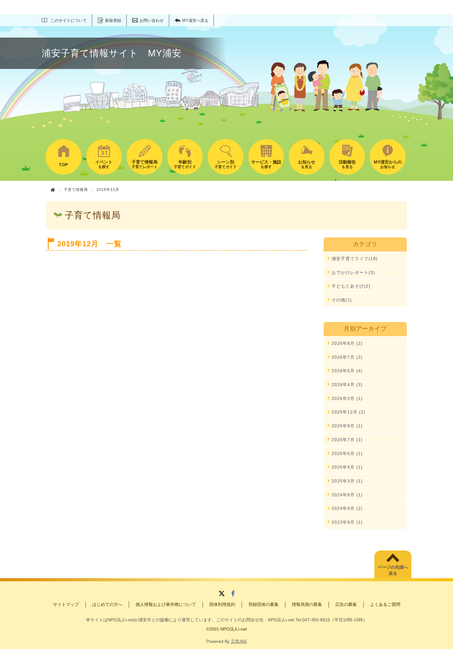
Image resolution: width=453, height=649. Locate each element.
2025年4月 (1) (347, 467)
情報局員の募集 (307, 604)
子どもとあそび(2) (351, 286)
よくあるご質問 (385, 604)
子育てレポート (144, 164)
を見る (306, 164)
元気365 (239, 641)
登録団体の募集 (263, 604)
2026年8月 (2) (347, 343)
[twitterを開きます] (221, 594)
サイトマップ (66, 604)
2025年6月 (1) (347, 453)
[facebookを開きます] (233, 594)
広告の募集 (346, 604)
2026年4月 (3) (347, 384)
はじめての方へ (107, 604)
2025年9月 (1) (347, 425)
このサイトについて (69, 20)
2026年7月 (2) (347, 357)
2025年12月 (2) (348, 411)
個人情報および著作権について (166, 604)
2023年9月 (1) (347, 522)
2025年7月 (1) (347, 439)
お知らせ (388, 164)
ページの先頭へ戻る (393, 570)
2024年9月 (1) (347, 494)
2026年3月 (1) (347, 398)
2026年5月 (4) (347, 370)
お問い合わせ (152, 20)
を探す (103, 164)
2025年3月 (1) (347, 480)
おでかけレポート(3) (353, 272)
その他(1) (342, 299)
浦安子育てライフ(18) (355, 258)
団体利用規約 (222, 604)
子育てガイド (185, 164)
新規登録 (113, 20)
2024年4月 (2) (347, 508)
